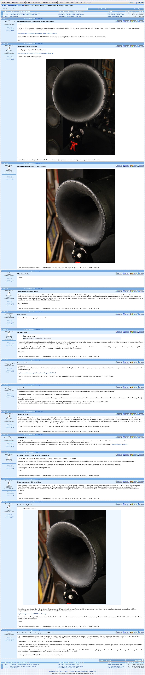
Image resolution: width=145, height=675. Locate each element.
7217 (12, 304)
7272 (12, 495)
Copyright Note (92, 671)
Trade (72, 2)
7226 (12, 345)
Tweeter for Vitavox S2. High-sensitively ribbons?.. (23, 14)
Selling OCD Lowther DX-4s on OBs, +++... (70, 16)
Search (82, 2)
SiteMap (72, 671)
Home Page (52, 671)
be (9, 386)
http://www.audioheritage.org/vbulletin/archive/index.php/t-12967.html (37, 373)
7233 (12, 427)
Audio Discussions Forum (115, 13)
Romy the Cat (9, 45)
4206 (12, 30)
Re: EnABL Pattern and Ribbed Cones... (69, 13)
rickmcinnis (9, 631)
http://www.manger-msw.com (120, 444)
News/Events (37, 2)
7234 (12, 446)
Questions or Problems (81, 671)
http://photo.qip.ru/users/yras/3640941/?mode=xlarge (32, 614)
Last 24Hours (59, 671)
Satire (67, 2)
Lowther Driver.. (14, 16)
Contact (89, 2)
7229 (12, 371)
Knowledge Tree (38, 18)
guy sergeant (9, 313)
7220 (12, 323)
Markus (9, 273)
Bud (9, 20)
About (23, 2)
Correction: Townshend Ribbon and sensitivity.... (71, 14)
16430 (12, 640)
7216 (12, 281)
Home (4, 5)
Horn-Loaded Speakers (16, 5)
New (6, 13)
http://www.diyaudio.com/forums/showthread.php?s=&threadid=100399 (37, 33)
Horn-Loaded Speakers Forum (116, 14)
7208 (12, 179)
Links (77, 2)
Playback (54, 2)
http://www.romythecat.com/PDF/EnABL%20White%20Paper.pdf (35, 53)
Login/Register (139, 3)
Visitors (61, 2)
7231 (12, 396)
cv (9, 361)
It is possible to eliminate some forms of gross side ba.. (25, 13)
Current (29, 2)
